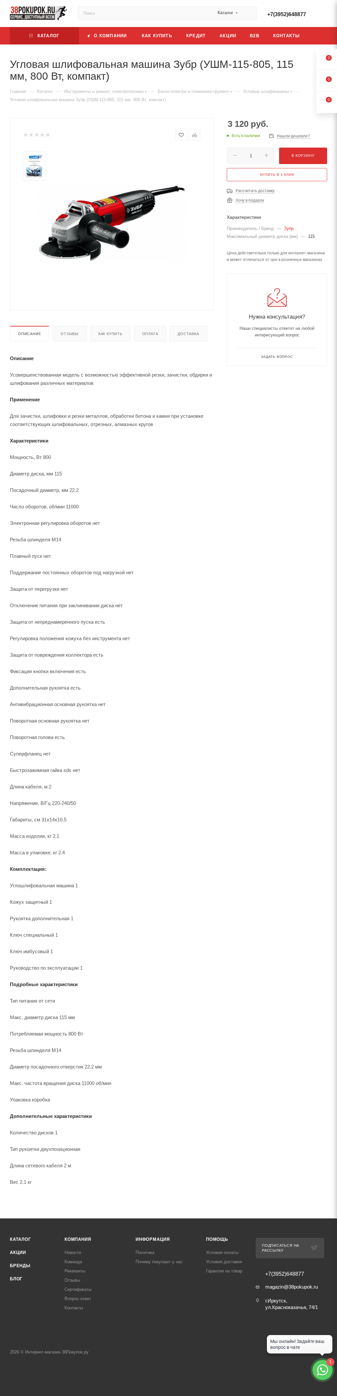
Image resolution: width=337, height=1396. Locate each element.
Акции (18, 1252)
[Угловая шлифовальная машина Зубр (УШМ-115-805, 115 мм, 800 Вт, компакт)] (112, 223)
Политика (145, 1252)
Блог (16, 1278)
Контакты (74, 1307)
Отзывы (70, 334)
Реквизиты (75, 1270)
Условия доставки (224, 1261)
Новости (73, 1252)
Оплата (150, 334)
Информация (153, 1239)
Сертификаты (78, 1289)
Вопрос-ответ (78, 1298)
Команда (73, 1261)
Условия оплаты (222, 1252)
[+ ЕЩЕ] (317, 35)
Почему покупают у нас (159, 1261)
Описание (29, 334)
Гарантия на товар (224, 1270)
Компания (78, 1239)
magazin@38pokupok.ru (291, 1287)
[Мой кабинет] (324, 15)
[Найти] (249, 13)
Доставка (188, 334)
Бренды (20, 1265)
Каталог (20, 1239)
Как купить (110, 334)
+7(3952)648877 (286, 14)
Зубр (289, 228)
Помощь (217, 1239)
